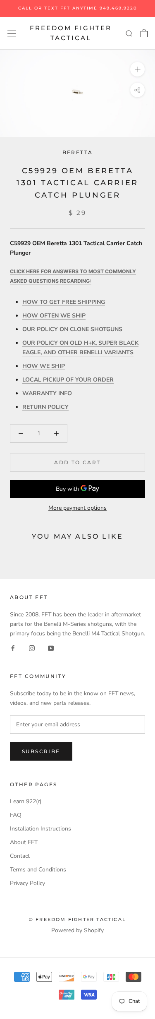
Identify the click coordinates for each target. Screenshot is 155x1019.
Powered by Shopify (77, 930)
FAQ (15, 815)
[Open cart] (144, 33)
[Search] (129, 33)
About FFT (24, 842)
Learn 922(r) (25, 801)
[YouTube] (51, 647)
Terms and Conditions (38, 869)
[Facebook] (13, 647)
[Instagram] (32, 647)
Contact (20, 856)
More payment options (77, 508)
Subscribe (41, 751)
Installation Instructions (40, 829)
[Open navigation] (11, 33)
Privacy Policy (27, 883)
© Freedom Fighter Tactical (77, 919)
